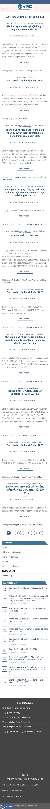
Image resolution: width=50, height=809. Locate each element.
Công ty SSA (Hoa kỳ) (11, 712)
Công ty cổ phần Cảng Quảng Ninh (16, 722)
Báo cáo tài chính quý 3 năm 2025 (25, 445)
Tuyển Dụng (34, 388)
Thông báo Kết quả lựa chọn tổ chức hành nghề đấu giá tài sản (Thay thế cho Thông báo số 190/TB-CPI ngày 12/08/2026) (28, 598)
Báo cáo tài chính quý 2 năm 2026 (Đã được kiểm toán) (27, 609)
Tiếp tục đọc (25, 62)
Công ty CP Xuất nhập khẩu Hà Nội (16, 717)
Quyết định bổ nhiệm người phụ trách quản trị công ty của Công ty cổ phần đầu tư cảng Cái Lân (25, 340)
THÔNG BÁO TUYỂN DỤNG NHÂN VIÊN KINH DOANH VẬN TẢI (25, 392)
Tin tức (10, 23)
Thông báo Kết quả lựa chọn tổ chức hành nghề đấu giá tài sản (28, 620)
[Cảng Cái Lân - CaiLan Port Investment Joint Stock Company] (25, 8)
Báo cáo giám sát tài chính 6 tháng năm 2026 (28, 588)
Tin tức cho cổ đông (22, 23)
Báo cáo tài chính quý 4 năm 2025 (25, 292)
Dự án (4, 547)
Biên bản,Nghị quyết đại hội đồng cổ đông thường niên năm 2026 (25, 28)
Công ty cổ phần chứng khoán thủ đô (17, 727)
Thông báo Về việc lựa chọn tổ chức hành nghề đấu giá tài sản (28, 630)
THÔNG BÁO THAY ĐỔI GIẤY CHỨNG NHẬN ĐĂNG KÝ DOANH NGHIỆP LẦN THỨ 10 (25, 489)
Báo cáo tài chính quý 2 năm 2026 (23, 649)
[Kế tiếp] (41, 533)
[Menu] (3, 8)
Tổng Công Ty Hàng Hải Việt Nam (16, 708)
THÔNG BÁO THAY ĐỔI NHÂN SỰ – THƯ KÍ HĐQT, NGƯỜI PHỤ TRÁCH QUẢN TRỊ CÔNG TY (27, 669)
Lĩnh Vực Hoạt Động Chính (13, 552)
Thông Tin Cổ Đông (12, 125)
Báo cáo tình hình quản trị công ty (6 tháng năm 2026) (28, 640)
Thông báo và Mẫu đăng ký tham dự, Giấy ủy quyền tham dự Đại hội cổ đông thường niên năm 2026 (25, 132)
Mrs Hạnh (36, 36)
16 (36, 533)
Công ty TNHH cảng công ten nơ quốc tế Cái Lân (22, 731)
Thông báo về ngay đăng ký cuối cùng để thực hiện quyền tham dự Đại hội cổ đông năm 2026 (25, 192)
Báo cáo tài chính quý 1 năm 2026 (25, 80)
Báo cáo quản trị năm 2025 (25, 235)
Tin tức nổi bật (37, 23)
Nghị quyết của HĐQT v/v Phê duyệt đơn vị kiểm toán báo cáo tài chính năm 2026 (27, 658)
